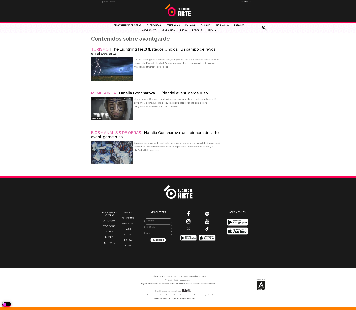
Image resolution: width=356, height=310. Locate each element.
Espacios (239, 25)
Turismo (205, 25)
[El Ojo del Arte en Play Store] (188, 237)
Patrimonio (222, 25)
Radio (183, 30)
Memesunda (168, 30)
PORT (251, 2)
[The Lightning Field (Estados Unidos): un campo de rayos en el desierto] (112, 69)
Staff (128, 246)
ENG (246, 2)
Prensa (212, 30)
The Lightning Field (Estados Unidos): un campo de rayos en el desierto (153, 51)
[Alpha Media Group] (261, 284)
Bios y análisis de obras (127, 25)
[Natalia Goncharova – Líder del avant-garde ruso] (112, 108)
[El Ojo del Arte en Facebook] (188, 215)
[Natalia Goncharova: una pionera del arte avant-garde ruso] (112, 152)
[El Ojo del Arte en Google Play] (237, 222)
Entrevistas (154, 25)
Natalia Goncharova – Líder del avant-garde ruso (163, 93)
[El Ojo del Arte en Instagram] (188, 222)
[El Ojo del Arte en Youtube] (207, 222)
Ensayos (190, 25)
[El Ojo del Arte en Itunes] (207, 237)
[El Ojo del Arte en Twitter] (188, 228)
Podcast (197, 30)
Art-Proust (149, 30)
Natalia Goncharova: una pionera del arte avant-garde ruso (155, 134)
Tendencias (173, 25)
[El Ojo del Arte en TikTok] (207, 228)
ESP (241, 2)
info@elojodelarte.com (182, 280)
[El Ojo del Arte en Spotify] (207, 215)
